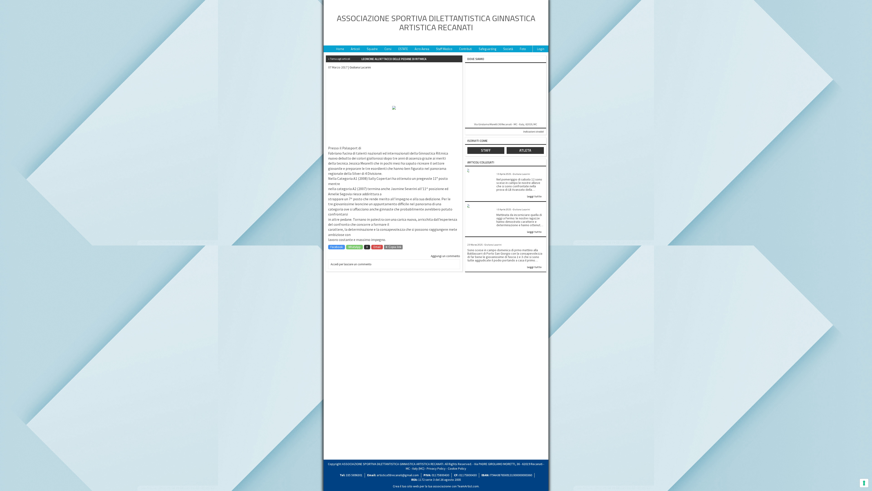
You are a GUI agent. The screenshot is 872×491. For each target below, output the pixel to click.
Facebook (336, 247)
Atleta (525, 150)
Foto (523, 49)
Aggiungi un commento (445, 256)
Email (377, 247)
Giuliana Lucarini (360, 67)
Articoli (355, 49)
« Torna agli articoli (339, 58)
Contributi (465, 49)
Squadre (372, 49)
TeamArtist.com (468, 486)
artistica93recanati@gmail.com (398, 475)
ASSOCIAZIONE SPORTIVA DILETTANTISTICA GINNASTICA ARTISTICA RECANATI (436, 23)
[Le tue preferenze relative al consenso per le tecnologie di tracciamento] (864, 483)
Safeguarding (487, 49)
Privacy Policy (436, 468)
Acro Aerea (422, 49)
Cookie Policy (457, 468)
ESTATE (403, 49)
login (540, 49)
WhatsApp (354, 247)
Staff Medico (444, 49)
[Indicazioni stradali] (505, 93)
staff (486, 150)
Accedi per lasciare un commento (351, 264)
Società (508, 49)
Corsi (387, 49)
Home (340, 49)
